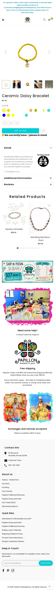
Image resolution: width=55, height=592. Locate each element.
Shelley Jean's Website (11, 530)
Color (5, 105)
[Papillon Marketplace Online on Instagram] (12, 571)
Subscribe (46, 563)
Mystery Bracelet (14, 229)
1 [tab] (18, 248)
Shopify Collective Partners (13, 541)
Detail (7, 147)
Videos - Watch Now (10, 480)
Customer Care (14, 460)
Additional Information (18, 178)
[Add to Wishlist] (43, 130)
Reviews (9, 184)
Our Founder (7, 491)
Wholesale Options (10, 506)
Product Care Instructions (12, 537)
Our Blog (5, 487)
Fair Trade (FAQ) (8, 502)
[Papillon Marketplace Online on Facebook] (3, 571)
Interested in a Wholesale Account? (16, 518)
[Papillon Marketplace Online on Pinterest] (8, 571)
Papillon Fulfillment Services (13, 495)
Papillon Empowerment (11, 499)
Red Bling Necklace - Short (41, 239)
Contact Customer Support (27, 334)
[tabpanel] (14, 218)
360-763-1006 (14, 465)
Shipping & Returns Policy (12, 534)
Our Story (6, 483)
